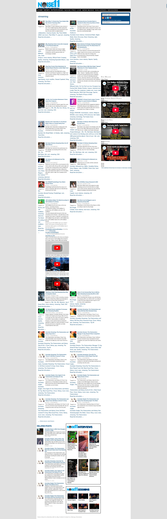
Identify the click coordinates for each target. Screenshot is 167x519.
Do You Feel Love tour (85, 86)
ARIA (39, 51)
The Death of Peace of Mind (84, 94)
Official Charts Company (59, 57)
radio (95, 37)
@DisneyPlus (52, 230)
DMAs (86, 166)
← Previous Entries (46, 421)
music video (97, 90)
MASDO (72, 115)
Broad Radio (49, 133)
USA (55, 110)
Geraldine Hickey (93, 166)
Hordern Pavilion (82, 88)
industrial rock (96, 88)
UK (91, 193)
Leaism (91, 112)
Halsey (99, 320)
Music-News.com (84, 183)
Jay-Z (67, 302)
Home (40, 10)
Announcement (52, 162)
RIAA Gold (83, 92)
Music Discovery (78, 37)
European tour (96, 86)
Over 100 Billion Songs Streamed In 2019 (87, 182)
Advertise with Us (51, 517)
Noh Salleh (97, 115)
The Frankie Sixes (88, 117)
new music (45, 35)
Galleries (101, 10)
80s (52, 108)
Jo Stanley (57, 133)
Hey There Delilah (62, 33)
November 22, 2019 (50, 235)
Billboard (40, 53)
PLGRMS (85, 168)
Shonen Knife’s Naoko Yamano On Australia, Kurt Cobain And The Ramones (72, 446)
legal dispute (41, 79)
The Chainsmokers (84, 322)
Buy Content (60, 517)
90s (55, 108)
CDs (39, 55)
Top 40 (92, 322)
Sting (67, 79)
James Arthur (94, 347)
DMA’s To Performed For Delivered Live (87, 159)
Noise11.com (82, 69)
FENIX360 (77, 112)
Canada (72, 209)
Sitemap (73, 517)
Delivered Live (80, 166)
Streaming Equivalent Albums (57, 59)
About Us (43, 517)
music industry (48, 57)
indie (80, 168)
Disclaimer (79, 517)
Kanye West (41, 304)
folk (95, 136)
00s (52, 302)
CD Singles (73, 57)
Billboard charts (74, 86)
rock (45, 110)
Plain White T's (53, 35)
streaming (66, 35)
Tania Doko (41, 135)
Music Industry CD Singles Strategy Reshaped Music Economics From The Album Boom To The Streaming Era (89, 45)
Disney (64, 108)
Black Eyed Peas (89, 368)
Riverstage (89, 92)
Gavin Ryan (82, 378)
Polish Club (91, 168)
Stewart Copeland (60, 79)
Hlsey (92, 412)
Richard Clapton (71, 500)
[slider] (116, 168)
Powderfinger (57, 193)
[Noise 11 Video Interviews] (80, 427)
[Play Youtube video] (57, 247)
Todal (62, 304)
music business (74, 59)
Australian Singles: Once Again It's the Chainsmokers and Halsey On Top (53, 389)
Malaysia (96, 112)
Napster (90, 59)
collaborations (42, 33)
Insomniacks (84, 112)
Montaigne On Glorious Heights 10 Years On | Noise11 (83, 474)
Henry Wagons (74, 168)
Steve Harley (81, 500)
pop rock (60, 35)
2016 (71, 341)
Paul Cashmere (52, 24)
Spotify (72, 39)
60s (83, 132)
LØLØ (39, 35)
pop (71, 322)
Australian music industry (77, 35)
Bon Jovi (59, 108)
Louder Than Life (74, 90)
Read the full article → (45, 37)
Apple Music (73, 55)
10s (55, 302)
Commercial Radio (90, 35)
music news (78, 370)
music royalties (50, 79)
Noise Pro (70, 10)
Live (79, 10)
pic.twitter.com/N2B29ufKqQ (52, 232)
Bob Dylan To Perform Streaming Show (87, 143)
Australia (40, 131)
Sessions (113, 10)
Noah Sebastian (74, 92)
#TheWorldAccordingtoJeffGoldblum (54, 229)
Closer (94, 320)
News (47, 10)
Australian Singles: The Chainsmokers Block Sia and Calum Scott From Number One (55, 450)
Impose (90, 88)
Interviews (57, 10)
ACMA (72, 28)
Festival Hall (73, 88)
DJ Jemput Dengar (72, 110)
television (47, 177)
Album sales (73, 53)
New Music (88, 10)
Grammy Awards (51, 33)
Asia (71, 108)
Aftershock (73, 78)
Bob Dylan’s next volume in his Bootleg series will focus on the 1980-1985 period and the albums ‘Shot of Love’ (86, 134)
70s (85, 132)
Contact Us (67, 517)
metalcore (83, 90)
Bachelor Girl (41, 133)
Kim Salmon (41, 175)
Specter (95, 92)
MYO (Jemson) (88, 115)
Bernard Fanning (48, 193)
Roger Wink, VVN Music (54, 312)
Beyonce (62, 302)
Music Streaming (89, 37)
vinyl (67, 59)
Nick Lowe (70, 510)
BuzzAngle (73, 207)
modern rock (89, 90)
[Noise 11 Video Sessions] (80, 489)
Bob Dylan (90, 132)
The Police (47, 81)
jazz (44, 207)
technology (79, 117)
